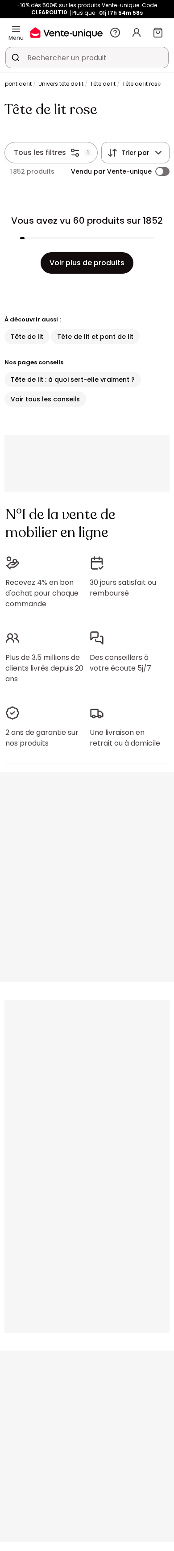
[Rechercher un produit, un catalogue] (15, 57)
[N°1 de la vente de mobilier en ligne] (66, 32)
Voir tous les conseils (45, 399)
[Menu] (16, 29)
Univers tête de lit (60, 84)
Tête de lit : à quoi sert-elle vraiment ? (73, 379)
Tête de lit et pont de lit (95, 336)
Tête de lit (103, 84)
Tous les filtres (40, 152)
